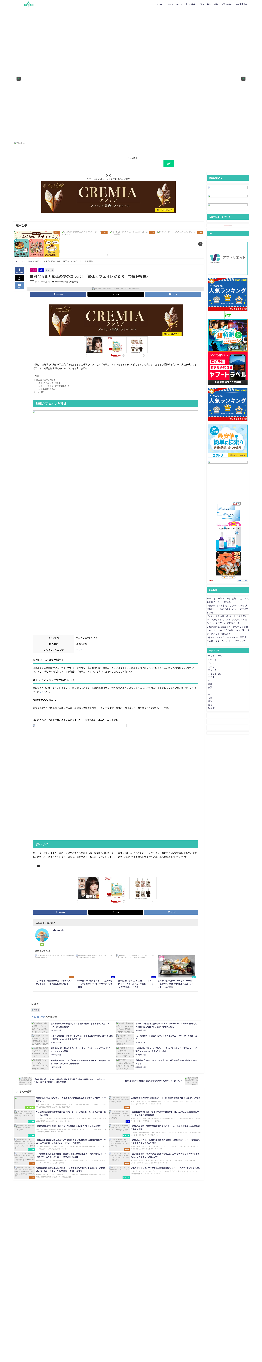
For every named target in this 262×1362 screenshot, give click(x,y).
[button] (19, 79)
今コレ (211, 680)
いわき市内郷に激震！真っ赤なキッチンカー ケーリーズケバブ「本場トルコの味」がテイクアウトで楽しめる (228, 630)
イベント (212, 659)
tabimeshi (58, 930)
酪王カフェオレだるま (46, 380)
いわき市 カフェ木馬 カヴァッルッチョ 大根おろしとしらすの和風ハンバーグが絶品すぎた (227, 609)
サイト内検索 (131, 158)
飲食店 (211, 708)
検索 (169, 163)
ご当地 (33, 270)
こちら (79, 650)
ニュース (169, 4)
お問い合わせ (227, 4)
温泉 (210, 698)
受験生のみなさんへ (49, 389)
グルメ (179, 4)
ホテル (211, 677)
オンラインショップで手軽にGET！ (55, 386)
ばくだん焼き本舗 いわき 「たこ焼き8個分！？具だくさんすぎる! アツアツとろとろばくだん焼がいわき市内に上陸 (227, 619)
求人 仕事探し (191, 4)
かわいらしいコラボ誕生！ (51, 383)
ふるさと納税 (214, 673)
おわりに (40, 392)
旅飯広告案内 (241, 4)
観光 (209, 4)
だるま (50, 270)
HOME (159, 4)
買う (202, 4)
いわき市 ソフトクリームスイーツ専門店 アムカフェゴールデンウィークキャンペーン (227, 640)
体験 (216, 4)
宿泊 (210, 687)
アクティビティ (215, 656)
